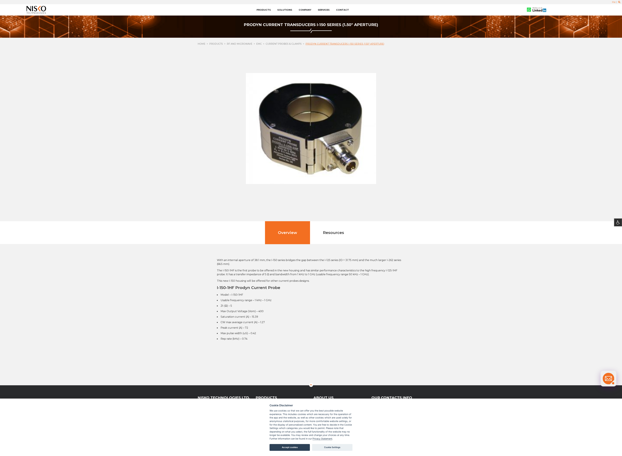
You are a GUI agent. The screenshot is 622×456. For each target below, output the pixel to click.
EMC (259, 43)
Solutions (284, 9)
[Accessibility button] (618, 222)
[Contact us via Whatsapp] (529, 10)
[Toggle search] (619, 2)
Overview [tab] (287, 232)
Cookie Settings (332, 447)
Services (324, 9)
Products (264, 9)
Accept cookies (290, 447)
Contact (342, 9)
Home (201, 43)
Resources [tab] (333, 232)
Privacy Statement (322, 438)
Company (305, 9)
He (614, 2)
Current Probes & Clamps (284, 43)
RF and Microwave (239, 43)
